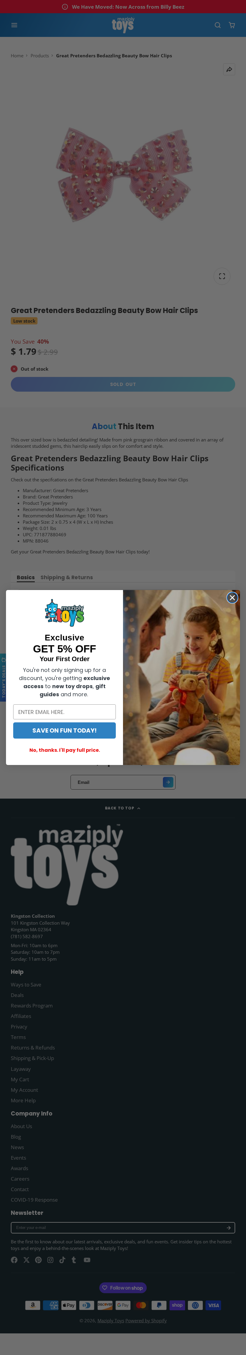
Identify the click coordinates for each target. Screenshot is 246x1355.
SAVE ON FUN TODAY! (64, 730)
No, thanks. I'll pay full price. (64, 750)
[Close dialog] (232, 597)
